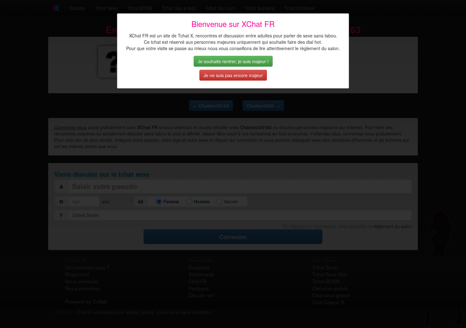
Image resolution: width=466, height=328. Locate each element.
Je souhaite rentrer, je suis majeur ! (233, 61)
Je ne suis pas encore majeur (233, 75)
